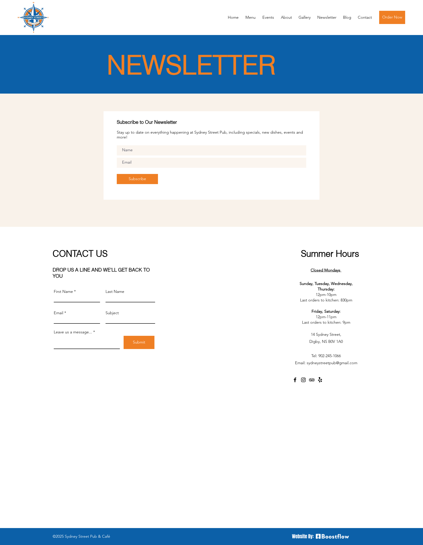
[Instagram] (303, 380)
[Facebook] (295, 380)
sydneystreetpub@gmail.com (332, 362)
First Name (63, 292)
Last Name (115, 292)
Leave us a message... (73, 332)
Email (58, 313)
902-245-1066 (329, 355)
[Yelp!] (320, 380)
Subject (112, 313)
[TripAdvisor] (312, 380)
